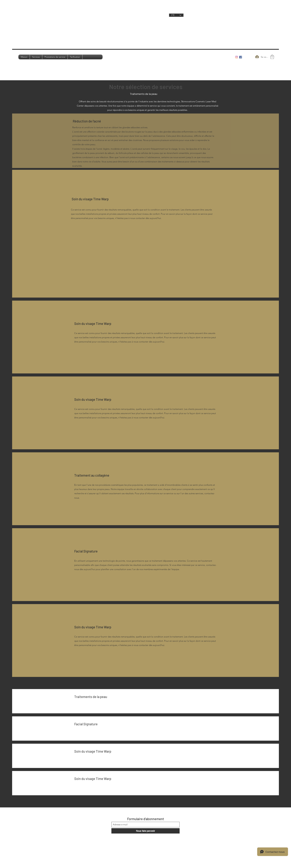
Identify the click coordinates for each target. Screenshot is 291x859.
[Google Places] (244, 57)
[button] (272, 57)
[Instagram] (236, 57)
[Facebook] (240, 57)
